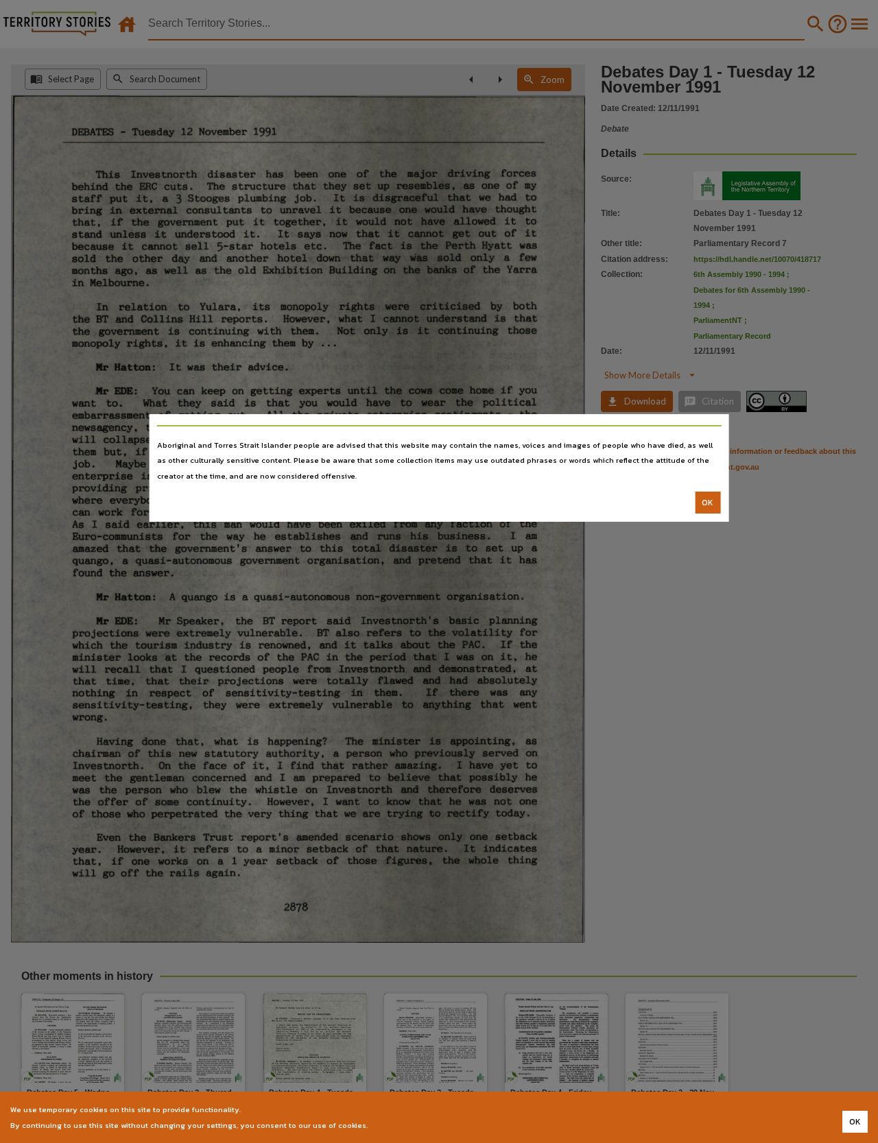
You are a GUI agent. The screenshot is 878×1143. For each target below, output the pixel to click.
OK (707, 502)
